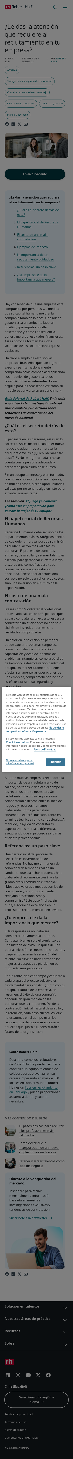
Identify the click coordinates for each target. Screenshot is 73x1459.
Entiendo (56, 762)
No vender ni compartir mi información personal (20, 762)
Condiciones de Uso (17, 742)
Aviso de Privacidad (45, 750)
